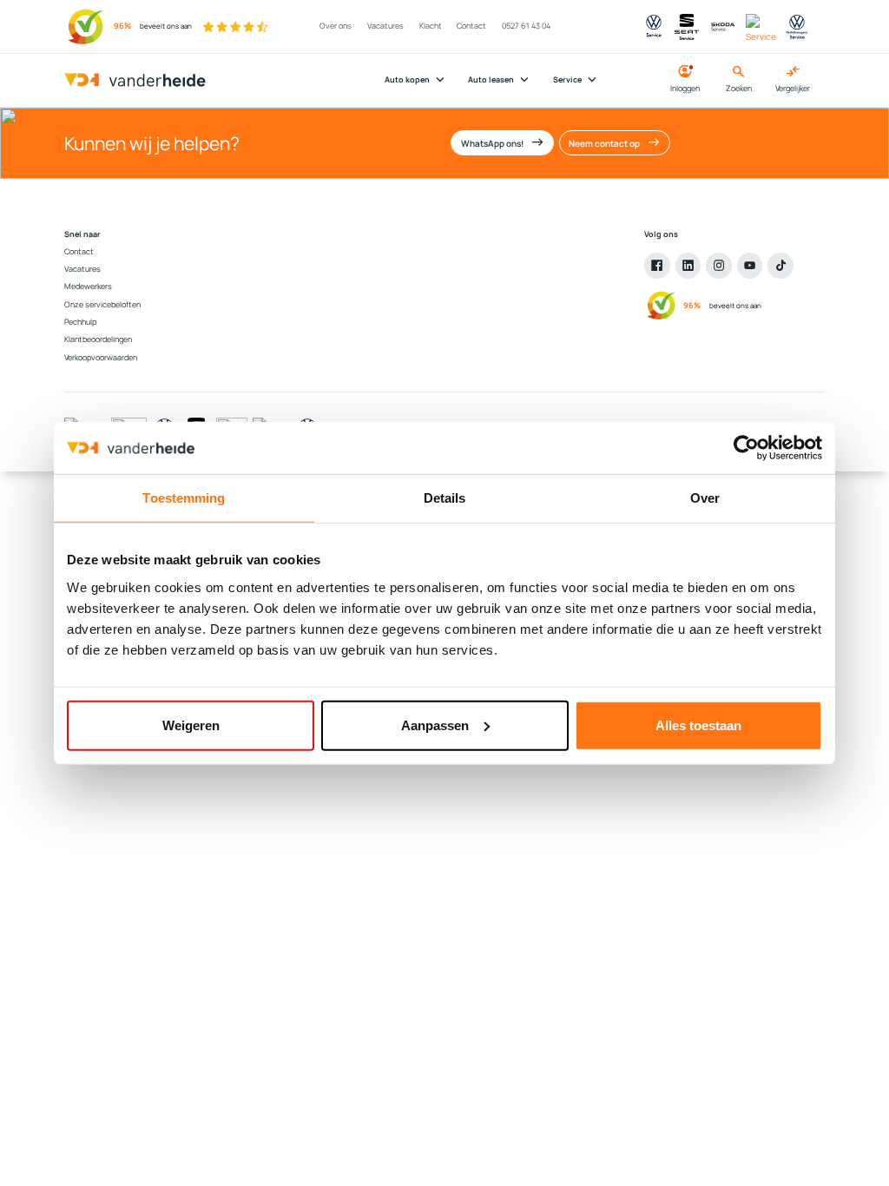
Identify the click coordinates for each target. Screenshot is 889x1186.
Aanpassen (435, 724)
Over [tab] (705, 498)
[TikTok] (780, 266)
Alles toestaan (698, 724)
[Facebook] (657, 266)
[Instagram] (719, 266)
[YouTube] (750, 266)
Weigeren (191, 724)
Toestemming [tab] (183, 498)
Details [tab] (445, 498)
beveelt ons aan (166, 26)
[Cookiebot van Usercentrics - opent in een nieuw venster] (746, 448)
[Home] (135, 81)
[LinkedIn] (688, 266)
